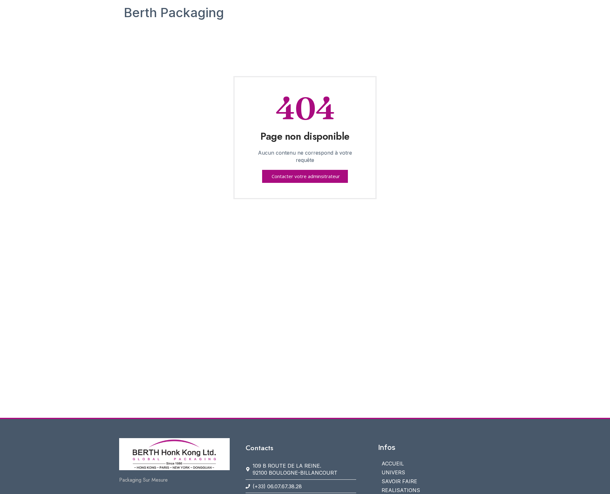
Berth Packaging (174, 12)
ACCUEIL (393, 463)
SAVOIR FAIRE (399, 481)
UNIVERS (393, 472)
